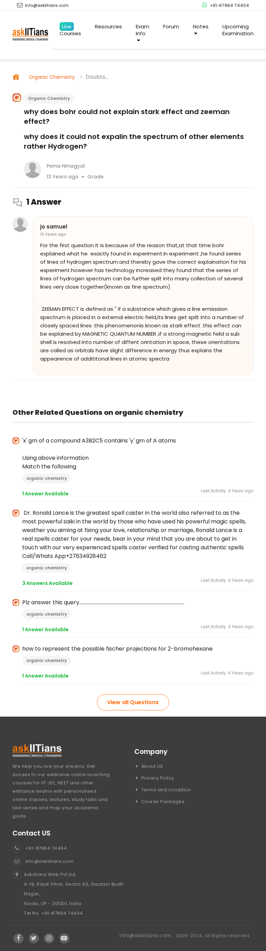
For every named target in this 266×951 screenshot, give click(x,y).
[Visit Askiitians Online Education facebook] (19, 938)
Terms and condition (165, 789)
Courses (70, 30)
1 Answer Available (45, 493)
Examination (238, 30)
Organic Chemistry (52, 77)
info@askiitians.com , (147, 935)
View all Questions (133, 702)
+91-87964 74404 (229, 5)
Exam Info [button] (142, 30)
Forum (171, 26)
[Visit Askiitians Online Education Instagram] (49, 938)
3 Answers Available (47, 583)
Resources (108, 26)
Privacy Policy (157, 778)
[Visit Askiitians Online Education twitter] (34, 938)
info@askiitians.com (46, 5)
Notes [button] (201, 26)
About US (151, 766)
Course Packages (162, 801)
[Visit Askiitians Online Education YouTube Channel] (64, 938)
